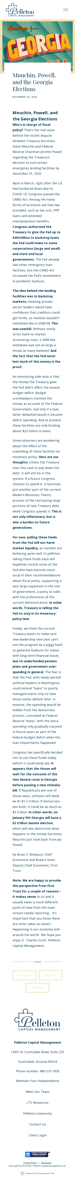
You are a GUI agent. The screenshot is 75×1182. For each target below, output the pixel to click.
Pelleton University (37, 1113)
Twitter (50, 975)
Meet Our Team (37, 1092)
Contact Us (37, 1124)
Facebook (24, 975)
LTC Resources (37, 1102)
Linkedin (37, 987)
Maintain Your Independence (37, 1081)
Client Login (38, 1135)
